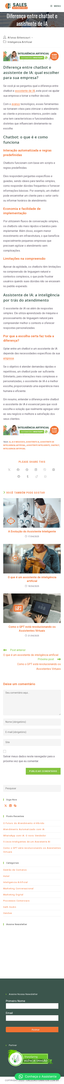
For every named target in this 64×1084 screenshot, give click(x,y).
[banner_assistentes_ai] (32, 55)
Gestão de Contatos (15, 870)
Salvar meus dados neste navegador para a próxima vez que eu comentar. (29, 759)
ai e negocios (18, 442)
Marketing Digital (13, 894)
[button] (38, 1076)
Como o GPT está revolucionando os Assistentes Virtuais (32, 628)
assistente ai (32, 442)
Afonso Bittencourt (19, 37)
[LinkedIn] (10, 805)
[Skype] (15, 805)
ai (10, 442)
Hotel (6, 876)
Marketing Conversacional (18, 888)
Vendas (7, 913)
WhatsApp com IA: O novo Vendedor (24, 835)
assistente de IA (25, 90)
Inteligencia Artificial (20, 42)
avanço (16, 104)
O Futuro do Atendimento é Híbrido (24, 823)
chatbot (55, 445)
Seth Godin (9, 907)
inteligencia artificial (14, 449)
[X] (5, 805)
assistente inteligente (38, 445)
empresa (8, 358)
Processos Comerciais (16, 900)
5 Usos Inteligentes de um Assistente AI (27, 841)
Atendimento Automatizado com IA (24, 829)
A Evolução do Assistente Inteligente (32, 531)
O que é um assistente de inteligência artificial (32, 579)
